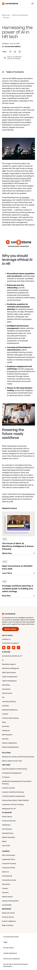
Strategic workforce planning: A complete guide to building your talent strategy (18, 582)
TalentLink (6, 730)
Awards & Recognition (10, 901)
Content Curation (8, 788)
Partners (5, 892)
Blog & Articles (7, 925)
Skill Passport (7, 735)
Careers (5, 888)
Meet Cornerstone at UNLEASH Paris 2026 (17, 561)
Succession (6, 689)
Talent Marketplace (9, 681)
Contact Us (6, 639)
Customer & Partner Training (13, 804)
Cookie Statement (10, 953)
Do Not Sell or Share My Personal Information (15, 965)
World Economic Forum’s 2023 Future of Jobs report (16, 179)
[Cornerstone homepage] (18, 614)
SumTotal (5, 726)
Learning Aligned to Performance (14, 769)
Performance (7, 693)
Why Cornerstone (8, 855)
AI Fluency (6, 777)
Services (5, 739)
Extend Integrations (9, 743)
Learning (5, 706)
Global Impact (7, 897)
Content (5, 714)
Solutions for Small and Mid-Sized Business (18, 757)
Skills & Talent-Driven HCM (12, 761)
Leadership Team (8, 859)
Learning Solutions (9, 701)
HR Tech (6, 18)
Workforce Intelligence (10, 668)
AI (2, 660)
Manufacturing (7, 833)
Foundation (6, 876)
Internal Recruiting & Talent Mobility (15, 800)
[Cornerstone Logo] (10, 3)
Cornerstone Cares (9, 880)
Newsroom (6, 884)
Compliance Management (11, 773)
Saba (4, 722)
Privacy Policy (8, 948)
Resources (6, 15)
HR (3, 697)
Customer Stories (8, 868)
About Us (5, 872)
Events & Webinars (9, 921)
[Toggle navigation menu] (32, 4)
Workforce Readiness (20, 15)
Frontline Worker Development (13, 796)
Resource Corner (8, 913)
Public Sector (7, 817)
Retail (4, 841)
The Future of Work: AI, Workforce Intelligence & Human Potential (16, 512)
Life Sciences (7, 829)
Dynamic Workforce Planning (13, 792)
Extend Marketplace (9, 747)
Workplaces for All (9, 809)
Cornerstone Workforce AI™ (12, 656)
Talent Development (9, 677)
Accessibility (7, 905)
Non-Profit (6, 846)
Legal (5, 942)
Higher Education (8, 837)
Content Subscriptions (10, 718)
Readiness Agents (9, 664)
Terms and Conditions (11, 959)
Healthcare (6, 825)
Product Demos (8, 917)
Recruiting (6, 685)
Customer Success (9, 863)
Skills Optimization (9, 672)
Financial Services (9, 821)
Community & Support (10, 643)
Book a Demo (10, 629)
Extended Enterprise (9, 710)
